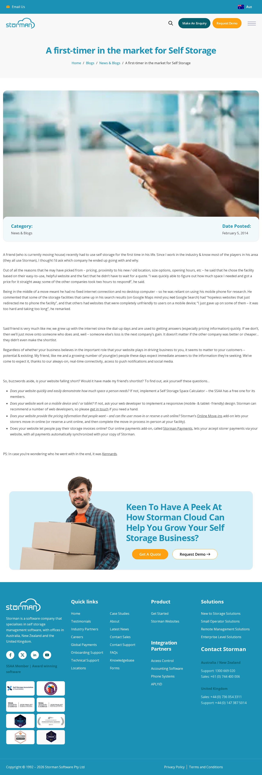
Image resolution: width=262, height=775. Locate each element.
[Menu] (252, 24)
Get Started (159, 613)
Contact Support (122, 644)
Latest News (119, 629)
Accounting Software (167, 668)
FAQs (114, 652)
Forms (115, 668)
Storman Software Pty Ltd (65, 767)
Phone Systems (163, 676)
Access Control (162, 660)
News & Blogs (109, 63)
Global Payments (84, 644)
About (114, 621)
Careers (77, 637)
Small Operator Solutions (220, 621)
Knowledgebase (122, 660)
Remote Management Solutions (225, 629)
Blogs (90, 63)
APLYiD (156, 684)
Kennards (109, 454)
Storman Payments (177, 428)
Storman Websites (165, 621)
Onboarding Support (87, 652)
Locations (78, 668)
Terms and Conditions (206, 767)
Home (76, 63)
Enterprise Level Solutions (221, 637)
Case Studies (119, 613)
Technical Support (85, 660)
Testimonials (81, 621)
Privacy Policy (174, 767)
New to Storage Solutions (221, 613)
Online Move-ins (209, 416)
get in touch (99, 409)
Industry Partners (84, 629)
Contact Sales (120, 637)
